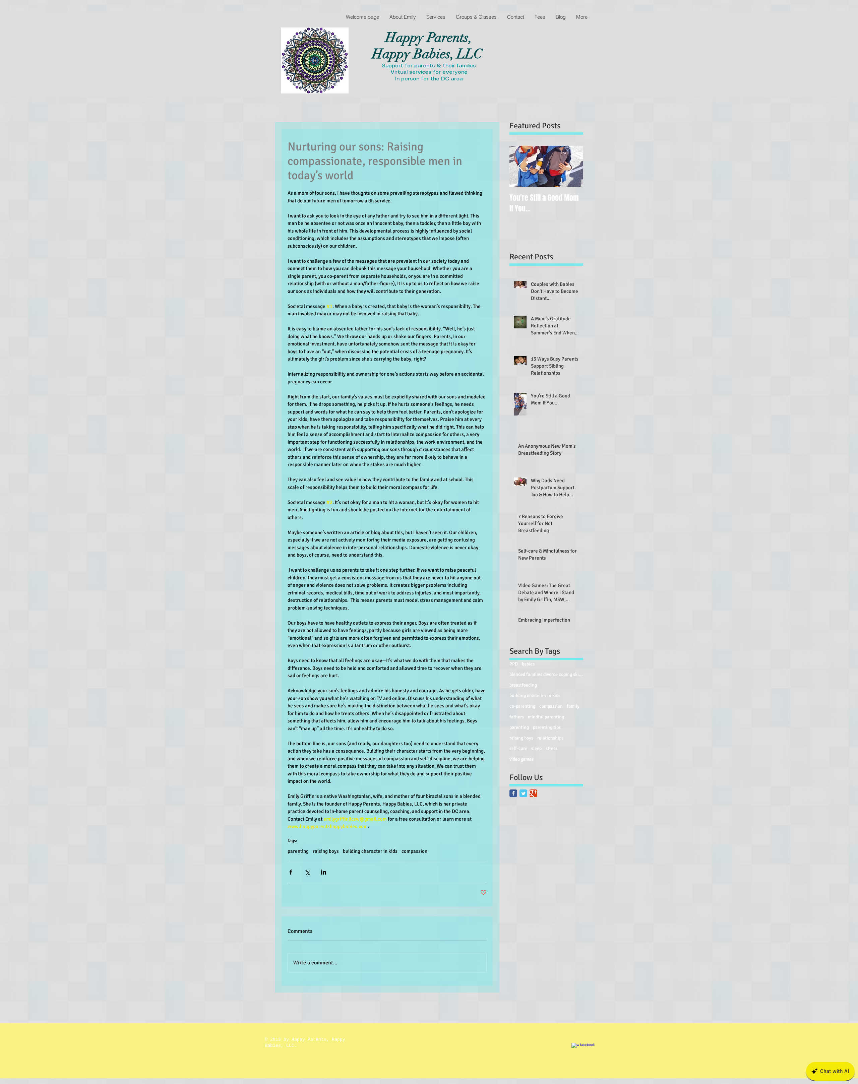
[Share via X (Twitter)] (307, 872)
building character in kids (370, 851)
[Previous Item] (520, 166)
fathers (516, 717)
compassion (414, 851)
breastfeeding (523, 685)
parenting (298, 851)
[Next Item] (572, 166)
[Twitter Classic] (523, 793)
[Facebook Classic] (513, 793)
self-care (518, 748)
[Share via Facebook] (291, 872)
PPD (513, 664)
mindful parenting (546, 717)
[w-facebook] (589, 1060)
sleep (536, 748)
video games (521, 759)
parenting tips (547, 727)
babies (528, 664)
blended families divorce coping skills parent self (546, 674)
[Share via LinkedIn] (323, 872)
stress (551, 748)
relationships (550, 738)
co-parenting (522, 706)
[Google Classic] (533, 793)
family (573, 706)
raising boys (326, 851)
